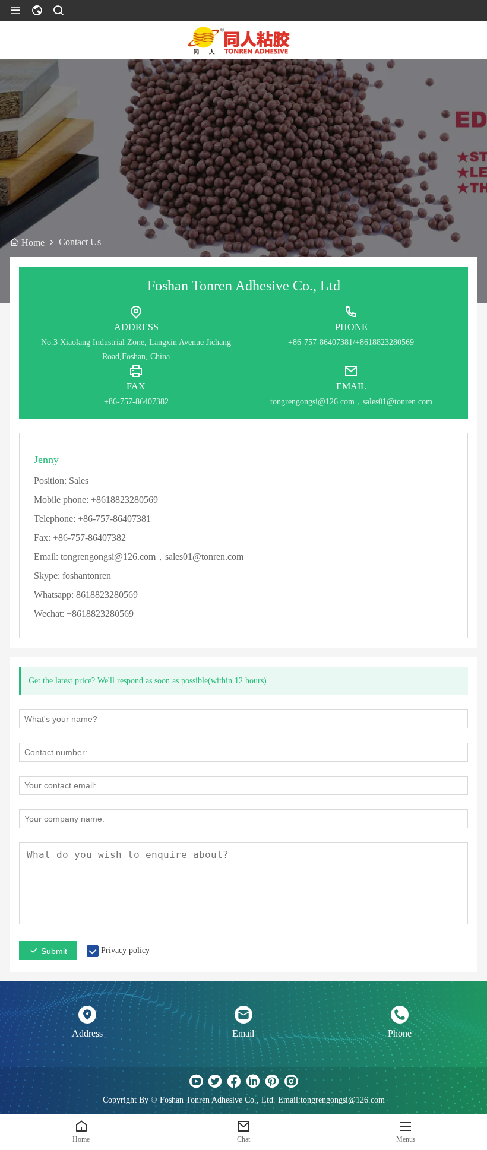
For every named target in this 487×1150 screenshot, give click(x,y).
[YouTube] (196, 1081)
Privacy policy (125, 950)
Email (243, 1033)
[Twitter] (215, 1081)
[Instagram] (291, 1081)
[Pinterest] (272, 1081)
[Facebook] (234, 1081)
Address (87, 1033)
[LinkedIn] (253, 1081)
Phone (400, 1033)
